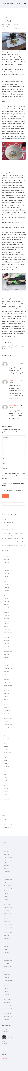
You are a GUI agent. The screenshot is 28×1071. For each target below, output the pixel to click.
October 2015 (7, 598)
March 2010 (7, 707)
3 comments (5, 26)
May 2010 (6, 702)
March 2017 (7, 579)
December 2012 (8, 648)
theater (6, 805)
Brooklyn (6, 743)
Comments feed (8, 824)
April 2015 (6, 609)
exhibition (6, 757)
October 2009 (7, 721)
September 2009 (8, 724)
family (5, 760)
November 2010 (8, 688)
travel (4, 30)
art (4, 346)
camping (6, 746)
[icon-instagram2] (7, 1058)
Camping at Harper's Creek (8, 1029)
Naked (5, 517)
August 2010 (7, 693)
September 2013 (8, 640)
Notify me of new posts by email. (13, 490)
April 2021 (6, 554)
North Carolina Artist (9, 783)
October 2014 (7, 618)
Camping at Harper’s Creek (10, 514)
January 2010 (7, 713)
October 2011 (7, 671)
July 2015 (6, 601)
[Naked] (4, 1037)
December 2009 (8, 716)
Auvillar (8, 346)
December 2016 (8, 587)
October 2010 (7, 690)
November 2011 (8, 668)
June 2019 (6, 556)
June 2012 (6, 657)
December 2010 (8, 685)
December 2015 (8, 595)
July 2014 (6, 623)
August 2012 (7, 654)
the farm (6, 802)
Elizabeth (11, 380)
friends (19, 28)
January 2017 (7, 584)
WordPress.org (7, 827)
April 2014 (6, 626)
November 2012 (8, 651)
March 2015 (7, 612)
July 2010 (6, 696)
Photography (7, 791)
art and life (9, 28)
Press (5, 794)
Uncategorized (7, 810)
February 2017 (7, 581)
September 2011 (8, 674)
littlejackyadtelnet (13, 405)
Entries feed (7, 822)
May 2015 (6, 607)
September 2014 (8, 621)
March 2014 (7, 629)
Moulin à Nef (21, 346)
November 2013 (8, 635)
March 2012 (7, 662)
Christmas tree (7, 752)
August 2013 (7, 643)
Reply (22, 362)
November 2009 (8, 718)
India (5, 519)
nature (23, 28)
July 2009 (6, 727)
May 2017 (6, 573)
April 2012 (6, 660)
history (5, 777)
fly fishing (6, 766)
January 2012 (7, 665)
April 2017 (6, 576)
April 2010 (6, 704)
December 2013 (8, 632)
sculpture (6, 799)
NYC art (6, 785)
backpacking (7, 741)
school (5, 797)
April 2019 (6, 559)
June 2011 (6, 676)
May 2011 (6, 679)
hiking (5, 774)
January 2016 (7, 593)
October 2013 (7, 637)
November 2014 (8, 615)
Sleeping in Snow (8, 524)
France (14, 28)
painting (15, 348)
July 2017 (6, 570)
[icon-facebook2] (3, 1058)
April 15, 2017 (5, 17)
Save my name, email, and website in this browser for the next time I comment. (13, 475)
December (6, 755)
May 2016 (6, 590)
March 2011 (7, 682)
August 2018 (7, 562)
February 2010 (7, 710)
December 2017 (8, 565)
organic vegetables (7, 348)
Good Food (6, 21)
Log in (5, 819)
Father (5, 763)
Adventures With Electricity (10, 522)
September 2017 (8, 567)
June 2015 (6, 604)
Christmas (6, 749)
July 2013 (6, 646)
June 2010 (6, 699)
